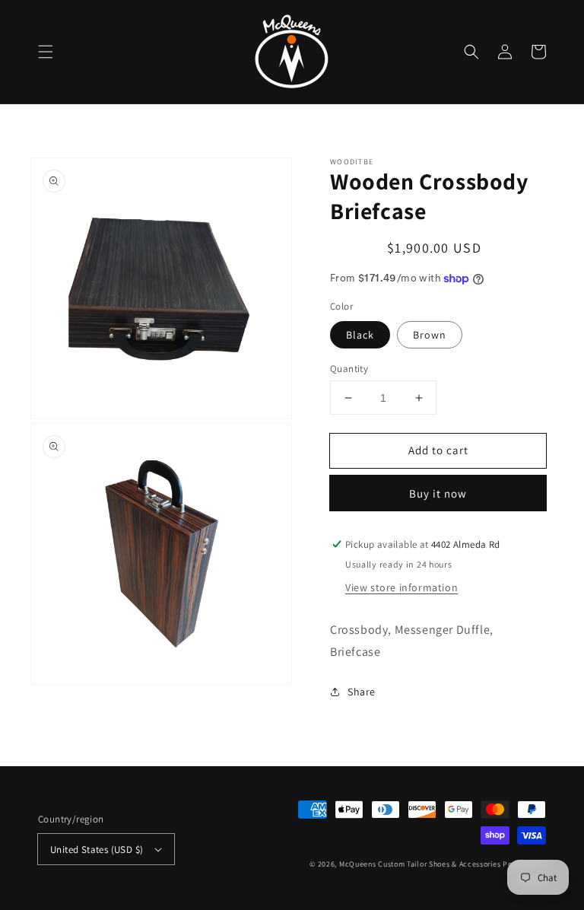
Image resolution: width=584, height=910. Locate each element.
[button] (45, 51)
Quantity (349, 368)
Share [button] (362, 691)
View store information (401, 587)
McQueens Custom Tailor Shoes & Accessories (419, 864)
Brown (429, 335)
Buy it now (438, 493)
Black (360, 335)
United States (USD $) (96, 849)
